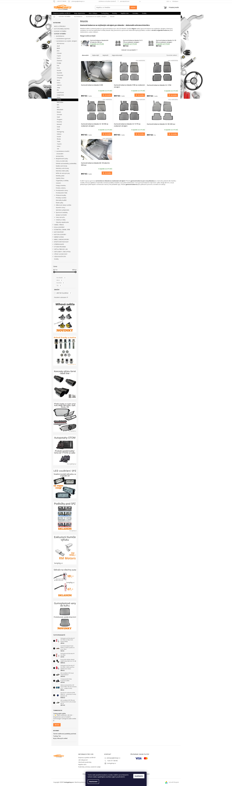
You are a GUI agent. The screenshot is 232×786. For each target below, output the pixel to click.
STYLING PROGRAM (60, 247)
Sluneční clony (60, 207)
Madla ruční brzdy (61, 166)
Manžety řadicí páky (62, 171)
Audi (58, 46)
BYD (58, 51)
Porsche (59, 122)
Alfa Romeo (60, 43)
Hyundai (59, 73)
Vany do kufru (60, 217)
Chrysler (59, 78)
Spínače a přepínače (62, 210)
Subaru (59, 134)
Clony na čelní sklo (62, 161)
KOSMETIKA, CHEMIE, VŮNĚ (62, 229)
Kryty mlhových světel (60, 738)
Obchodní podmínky (84, 762)
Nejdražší (105, 55)
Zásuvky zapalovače (62, 222)
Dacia (59, 58)
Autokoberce (60, 36)
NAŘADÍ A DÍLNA (59, 237)
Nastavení (93, 782)
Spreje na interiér (61, 215)
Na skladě (61, 278)
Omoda (59, 114)
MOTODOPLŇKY (59, 232)
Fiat (58, 65)
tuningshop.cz (111, 763)
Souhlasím (139, 776)
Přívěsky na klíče (61, 198)
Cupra (59, 56)
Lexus (58, 97)
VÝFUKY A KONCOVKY (60, 254)
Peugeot (59, 119)
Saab (58, 127)
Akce (59, 280)
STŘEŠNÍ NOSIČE (59, 244)
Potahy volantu (61, 188)
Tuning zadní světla (59, 713)
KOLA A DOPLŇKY (59, 227)
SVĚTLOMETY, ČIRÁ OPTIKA (62, 252)
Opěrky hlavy (60, 178)
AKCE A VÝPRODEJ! (60, 26)
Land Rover (60, 92)
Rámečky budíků (61, 200)
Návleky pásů (60, 176)
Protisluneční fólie (61, 193)
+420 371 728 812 (112, 761)
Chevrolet (60, 75)
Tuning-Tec (57, 736)
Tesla (58, 141)
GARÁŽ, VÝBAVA (59, 225)
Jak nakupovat (124, 1)
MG (58, 105)
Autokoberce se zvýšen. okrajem (66, 41)
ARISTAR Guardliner (64, 293)
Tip (59, 285)
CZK (167, 1)
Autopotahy (60, 156)
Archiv (57, 725)
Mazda (59, 100)
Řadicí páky (59, 203)
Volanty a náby (61, 220)
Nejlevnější (95, 55)
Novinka (60, 283)
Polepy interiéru (61, 185)
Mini (58, 107)
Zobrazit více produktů (128, 50)
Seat (58, 129)
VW (58, 149)
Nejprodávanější (117, 55)
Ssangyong (60, 132)
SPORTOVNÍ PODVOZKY (61, 242)
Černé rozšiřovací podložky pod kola (64, 733)
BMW (58, 48)
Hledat (133, 7)
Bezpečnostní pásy (62, 158)
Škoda (59, 139)
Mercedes (60, 102)
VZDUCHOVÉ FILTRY (60, 256)
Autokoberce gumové (63, 38)
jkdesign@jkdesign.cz (113, 758)
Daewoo (59, 61)
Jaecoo (59, 85)
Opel (58, 117)
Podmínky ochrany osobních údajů (89, 767)
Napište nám (82, 764)
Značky (56, 259)
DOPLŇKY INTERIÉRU (60, 34)
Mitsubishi (60, 109)
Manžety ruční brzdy (62, 168)
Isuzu (58, 80)
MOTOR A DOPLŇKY (60, 234)
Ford (58, 68)
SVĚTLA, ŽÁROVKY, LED (61, 249)
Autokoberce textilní (62, 151)
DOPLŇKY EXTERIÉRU (60, 31)
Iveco (58, 83)
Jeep (58, 87)
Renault (59, 124)
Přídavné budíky (61, 195)
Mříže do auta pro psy (63, 173)
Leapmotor (60, 95)
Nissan (59, 112)
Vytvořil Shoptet (174, 782)
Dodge (59, 63)
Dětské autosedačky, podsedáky (66, 163)
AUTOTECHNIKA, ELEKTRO (61, 29)
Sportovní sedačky (62, 212)
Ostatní (58, 183)
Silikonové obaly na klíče (63, 205)
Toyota (59, 144)
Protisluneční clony (62, 190)
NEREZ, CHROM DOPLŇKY (61, 239)
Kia (58, 90)
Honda (59, 70)
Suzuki (59, 136)
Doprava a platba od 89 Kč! (107, 1)
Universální (59, 154)
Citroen (59, 53)
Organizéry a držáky (62, 181)
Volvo (58, 146)
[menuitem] (61, 13)
